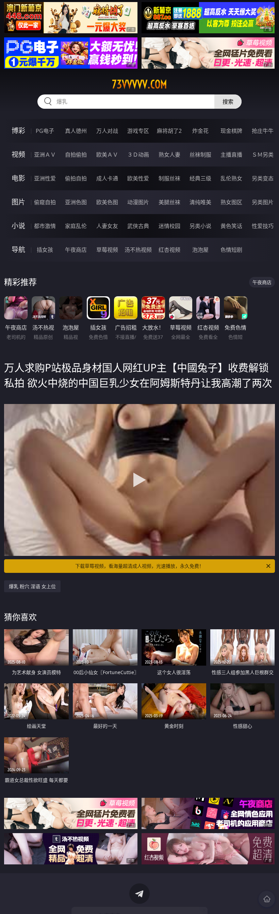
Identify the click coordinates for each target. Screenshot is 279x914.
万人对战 (107, 131)
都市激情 (45, 226)
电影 (18, 178)
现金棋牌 (231, 131)
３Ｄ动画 (138, 154)
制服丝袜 (169, 178)
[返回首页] (267, 899)
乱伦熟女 (231, 178)
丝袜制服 (200, 154)
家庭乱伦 (76, 226)
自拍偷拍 (76, 154)
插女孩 (45, 249)
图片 (18, 202)
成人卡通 (107, 178)
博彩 (18, 130)
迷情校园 (169, 226)
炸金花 (200, 131)
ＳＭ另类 (263, 154)
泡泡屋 (200, 249)
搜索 (228, 101)
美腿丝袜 (169, 202)
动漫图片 (138, 202)
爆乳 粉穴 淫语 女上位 (32, 586)
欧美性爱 (138, 178)
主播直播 (231, 154)
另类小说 (200, 226)
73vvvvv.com (139, 84)
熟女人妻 (169, 154)
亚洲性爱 (45, 178)
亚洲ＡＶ (45, 154)
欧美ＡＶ (107, 154)
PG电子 (45, 131)
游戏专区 (138, 131)
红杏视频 (169, 249)
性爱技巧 (263, 226)
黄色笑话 (231, 226)
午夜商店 (76, 249)
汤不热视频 (138, 249)
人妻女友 (107, 226)
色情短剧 (231, 249)
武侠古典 (138, 226)
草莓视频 (107, 249)
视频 (18, 154)
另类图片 (263, 202)
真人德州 (76, 131)
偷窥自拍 (45, 202)
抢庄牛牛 (263, 131)
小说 (18, 225)
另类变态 (263, 178)
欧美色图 (107, 202)
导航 (18, 249)
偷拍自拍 (76, 178)
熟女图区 (231, 202)
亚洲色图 (76, 202)
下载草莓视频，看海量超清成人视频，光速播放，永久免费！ (139, 566)
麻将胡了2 (169, 131)
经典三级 (200, 178)
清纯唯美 (200, 202)
